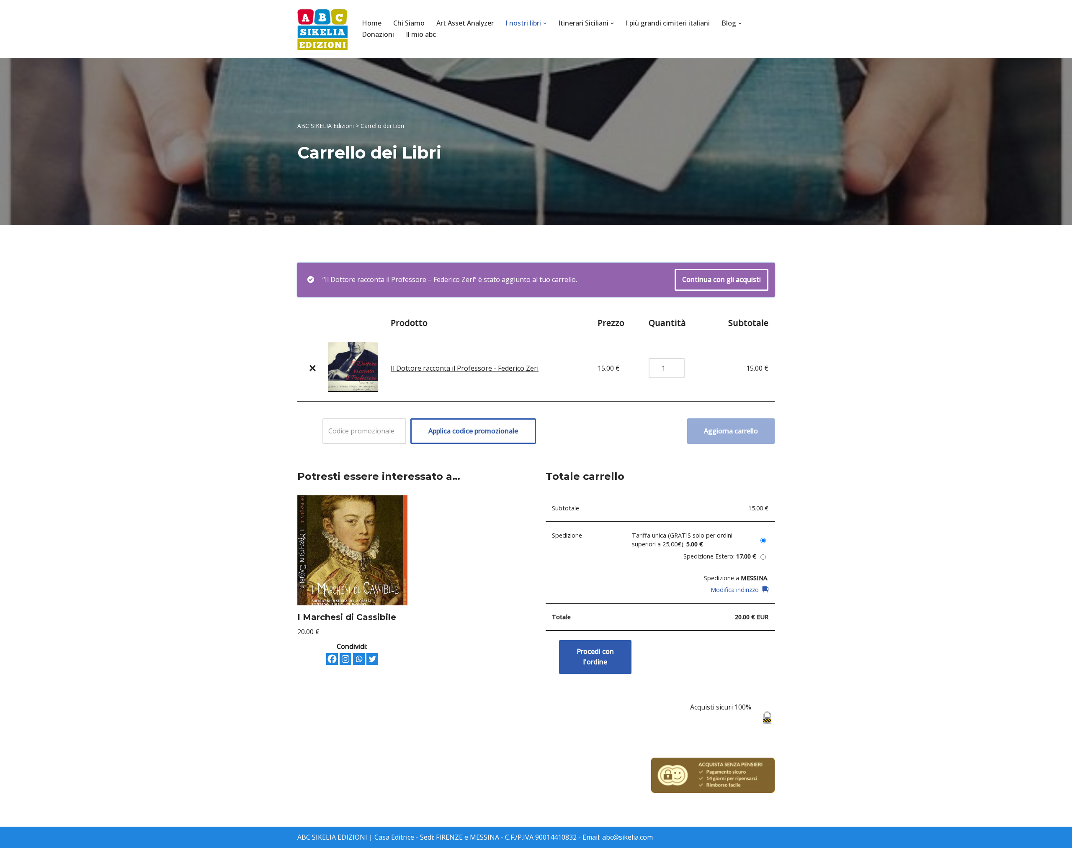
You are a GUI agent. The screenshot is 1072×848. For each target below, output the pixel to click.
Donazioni (378, 34)
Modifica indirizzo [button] (735, 590)
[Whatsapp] (359, 659)
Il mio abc (421, 34)
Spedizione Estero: (719, 556)
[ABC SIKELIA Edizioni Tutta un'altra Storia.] (322, 29)
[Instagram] (345, 659)
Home (371, 23)
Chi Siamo (409, 23)
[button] (544, 23)
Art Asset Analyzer (465, 23)
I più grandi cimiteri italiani (668, 23)
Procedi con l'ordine (595, 657)
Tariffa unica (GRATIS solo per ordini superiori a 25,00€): (682, 539)
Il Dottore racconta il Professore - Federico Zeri (465, 368)
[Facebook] (332, 659)
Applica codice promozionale (473, 431)
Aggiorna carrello (731, 431)
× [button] (312, 368)
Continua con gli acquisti (721, 279)
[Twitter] (372, 659)
